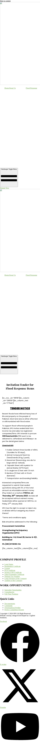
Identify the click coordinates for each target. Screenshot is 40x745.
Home (6, 88)
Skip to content (5, 1)
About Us (12, 88)
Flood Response (31, 88)
